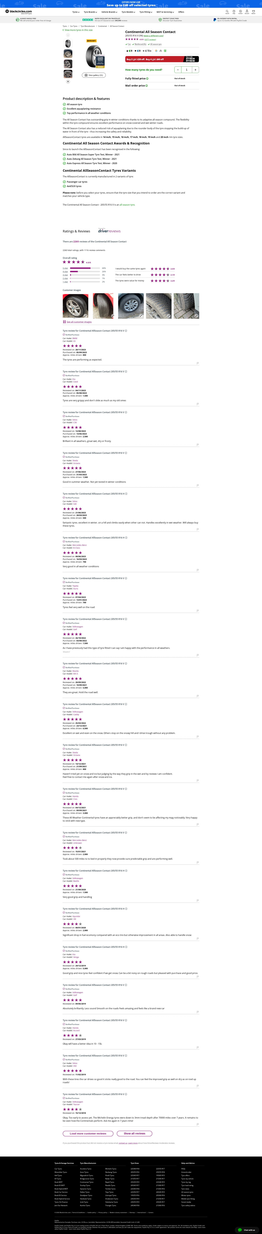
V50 (75, 1066)
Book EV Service (61, 1195)
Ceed (75, 381)
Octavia (76, 463)
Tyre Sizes (135, 1163)
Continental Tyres (86, 1182)
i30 (74, 919)
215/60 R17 (160, 1185)
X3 (74, 341)
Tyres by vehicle (187, 1179)
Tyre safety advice (188, 1205)
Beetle (76, 881)
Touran (76, 1104)
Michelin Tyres (110, 1169)
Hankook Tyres (85, 1199)
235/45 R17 (160, 1202)
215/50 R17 (160, 1199)
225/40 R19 (160, 1182)
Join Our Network (61, 1205)
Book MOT (58, 1182)
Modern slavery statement (118, 1212)
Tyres (75, 12)
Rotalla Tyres (110, 1185)
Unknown (77, 843)
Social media (186, 1202)
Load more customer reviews (88, 1133)
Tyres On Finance (61, 1202)
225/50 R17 (135, 1192)
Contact (240, 13)
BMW (74, 338)
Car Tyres (58, 1169)
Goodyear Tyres (86, 1195)
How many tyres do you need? (143, 69)
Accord (76, 1030)
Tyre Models (127, 12)
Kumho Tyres (85, 1205)
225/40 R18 (135, 1169)
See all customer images (79, 321)
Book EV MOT (60, 1185)
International (141, 1212)
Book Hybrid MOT (61, 1189)
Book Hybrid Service (62, 1199)
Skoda (75, 460)
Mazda (75, 671)
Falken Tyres (85, 1192)
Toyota (75, 586)
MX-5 (75, 673)
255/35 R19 (135, 1182)
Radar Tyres (109, 1179)
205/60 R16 (160, 1195)
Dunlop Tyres (85, 1185)
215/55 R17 (135, 1179)
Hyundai (76, 916)
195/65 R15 (160, 1175)
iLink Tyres (84, 1202)
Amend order (186, 1172)
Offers (181, 12)
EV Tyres (58, 1179)
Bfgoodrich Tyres (86, 1175)
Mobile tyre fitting (188, 1199)
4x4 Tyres (58, 1175)
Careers (150, 1212)
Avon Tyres (84, 1172)
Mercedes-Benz (79, 545)
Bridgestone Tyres (87, 1179)
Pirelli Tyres (109, 1175)
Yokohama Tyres (111, 1202)
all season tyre (127, 204)
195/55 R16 (135, 1195)
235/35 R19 (135, 1199)
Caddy (76, 714)
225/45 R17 (135, 1175)
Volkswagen (77, 626)
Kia (73, 379)
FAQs (183, 1169)
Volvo (74, 419)
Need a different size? (154, 36)
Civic (75, 799)
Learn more (133, 1143)
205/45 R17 (135, 1185)
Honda (75, 796)
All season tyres (187, 1192)
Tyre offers (185, 1175)
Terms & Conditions (78, 1212)
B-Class (76, 547)
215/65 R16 (160, 1189)
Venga (76, 957)
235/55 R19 (135, 1202)
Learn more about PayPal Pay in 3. (80, 1229)
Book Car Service (61, 1192)
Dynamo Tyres (85, 1189)
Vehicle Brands (108, 12)
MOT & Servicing (164, 12)
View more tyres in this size (79, 30)
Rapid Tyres (109, 1182)
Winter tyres (186, 1195)
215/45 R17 (160, 1179)
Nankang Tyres (111, 1172)
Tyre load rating (187, 1185)
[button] (227, 12)
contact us (123, 1143)
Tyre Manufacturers (88, 1163)
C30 (75, 422)
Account (247, 13)
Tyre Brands (89, 12)
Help (234, 13)
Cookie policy (91, 1212)
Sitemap (132, 1212)
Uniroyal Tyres (110, 1195)
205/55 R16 (135, 1172)
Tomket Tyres (110, 1189)
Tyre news (185, 1189)
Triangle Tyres (110, 1205)
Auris (75, 588)
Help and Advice (188, 1163)
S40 (75, 504)
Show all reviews (134, 1133)
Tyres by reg (186, 1182)
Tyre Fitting (145, 12)
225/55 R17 (160, 1169)
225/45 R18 (135, 1189)
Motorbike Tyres (61, 1172)
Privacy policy (102, 1212)
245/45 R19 (160, 1192)
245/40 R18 (135, 1205)
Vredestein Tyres (111, 1199)
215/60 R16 (160, 1205)
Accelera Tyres (85, 1169)
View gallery (96, 75)
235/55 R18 (160, 1172)
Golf (75, 629)
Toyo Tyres (109, 1192)
